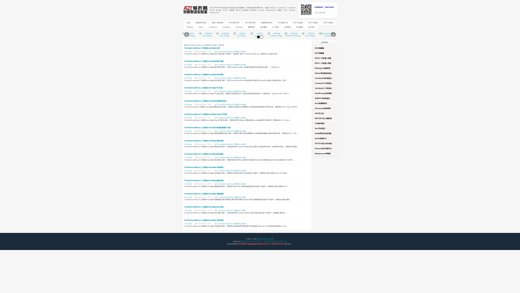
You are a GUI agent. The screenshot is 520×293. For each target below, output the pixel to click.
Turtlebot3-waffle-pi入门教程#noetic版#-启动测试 (204, 167)
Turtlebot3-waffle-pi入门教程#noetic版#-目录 (202, 48)
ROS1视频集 (319, 53)
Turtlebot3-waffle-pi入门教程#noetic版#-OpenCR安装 (205, 114)
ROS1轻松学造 (250, 22)
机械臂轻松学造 (266, 22)
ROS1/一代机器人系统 (323, 63)
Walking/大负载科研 (322, 68)
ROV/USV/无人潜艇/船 (323, 118)
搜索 (333, 12)
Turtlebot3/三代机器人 (323, 83)
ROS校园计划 (283, 22)
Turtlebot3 (226, 27)
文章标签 (287, 27)
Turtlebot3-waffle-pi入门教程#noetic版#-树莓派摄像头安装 (207, 127)
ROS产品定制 (328, 22)
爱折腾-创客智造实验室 (265, 239)
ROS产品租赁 (313, 22)
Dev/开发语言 (320, 128)
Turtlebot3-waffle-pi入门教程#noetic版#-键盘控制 (204, 180)
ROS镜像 (299, 27)
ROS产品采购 (298, 22)
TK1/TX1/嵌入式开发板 (323, 143)
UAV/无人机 (319, 113)
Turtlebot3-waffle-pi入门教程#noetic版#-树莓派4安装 (205, 101)
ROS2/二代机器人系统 (323, 58)
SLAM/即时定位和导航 (323, 133)
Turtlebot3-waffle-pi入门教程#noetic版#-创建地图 (204, 193)
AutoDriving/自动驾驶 (323, 93)
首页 (188, 22)
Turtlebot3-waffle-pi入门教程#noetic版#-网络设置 (204, 140)
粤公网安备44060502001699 (275, 241)
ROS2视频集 (319, 48)
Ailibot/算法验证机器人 (323, 73)
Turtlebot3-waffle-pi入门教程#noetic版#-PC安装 (203, 87)
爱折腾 (242, 241)
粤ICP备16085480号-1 (255, 241)
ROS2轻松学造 (234, 22)
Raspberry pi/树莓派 (323, 153)
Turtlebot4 (213, 27)
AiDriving (239, 27)
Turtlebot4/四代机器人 (323, 78)
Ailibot (201, 27)
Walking (190, 27)
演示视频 (263, 27)
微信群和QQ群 (201, 22)
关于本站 (311, 27)
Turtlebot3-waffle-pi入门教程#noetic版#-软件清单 (204, 74)
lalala (190, 51)
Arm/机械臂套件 (321, 103)
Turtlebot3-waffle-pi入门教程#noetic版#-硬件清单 (204, 61)
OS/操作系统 (319, 123)
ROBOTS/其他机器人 (322, 98)
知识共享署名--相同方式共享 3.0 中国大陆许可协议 (261, 244)
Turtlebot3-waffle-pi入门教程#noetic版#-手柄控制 (204, 220)
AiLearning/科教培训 (323, 108)
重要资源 (251, 27)
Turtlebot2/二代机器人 (323, 88)
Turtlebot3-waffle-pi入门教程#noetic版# (232, 51)
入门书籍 (275, 27)
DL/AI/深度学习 (320, 138)
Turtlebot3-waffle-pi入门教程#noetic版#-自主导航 (204, 207)
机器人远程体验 (217, 22)
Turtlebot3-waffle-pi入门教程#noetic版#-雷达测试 (204, 154)
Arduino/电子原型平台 (323, 148)
